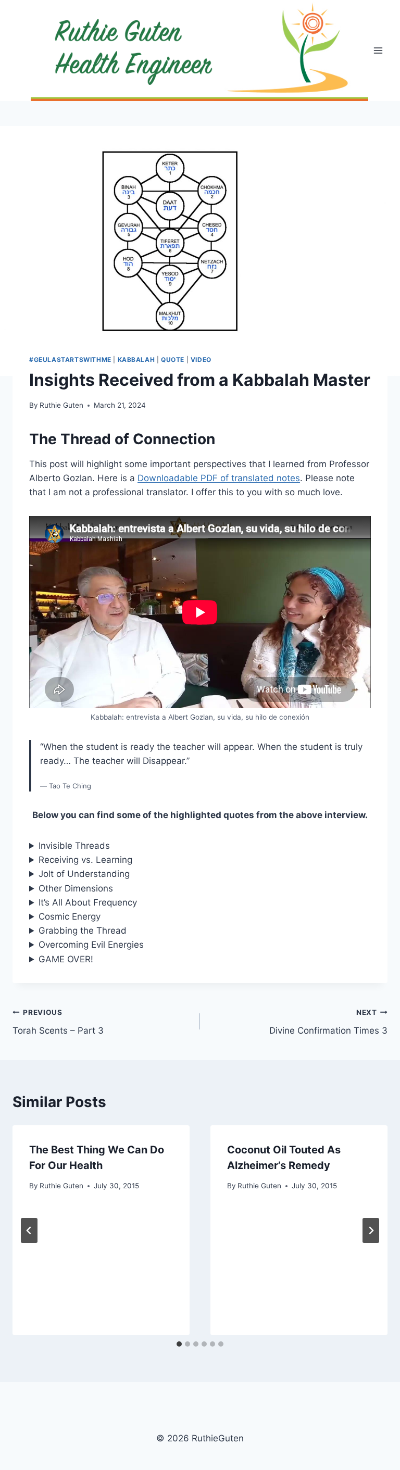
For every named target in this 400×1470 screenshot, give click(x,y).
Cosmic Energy (70, 916)
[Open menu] (378, 51)
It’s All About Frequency (88, 902)
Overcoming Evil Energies (91, 944)
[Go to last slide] (29, 1230)
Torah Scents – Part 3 (58, 1022)
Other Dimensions (76, 888)
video (201, 359)
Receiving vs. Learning (85, 860)
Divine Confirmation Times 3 (328, 1022)
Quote (172, 359)
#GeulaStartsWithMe (70, 359)
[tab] (179, 1344)
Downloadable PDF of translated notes (219, 478)
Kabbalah (136, 359)
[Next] (370, 1230)
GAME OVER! (66, 959)
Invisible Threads (74, 845)
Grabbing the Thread (83, 930)
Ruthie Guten (61, 405)
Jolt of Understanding (84, 874)
